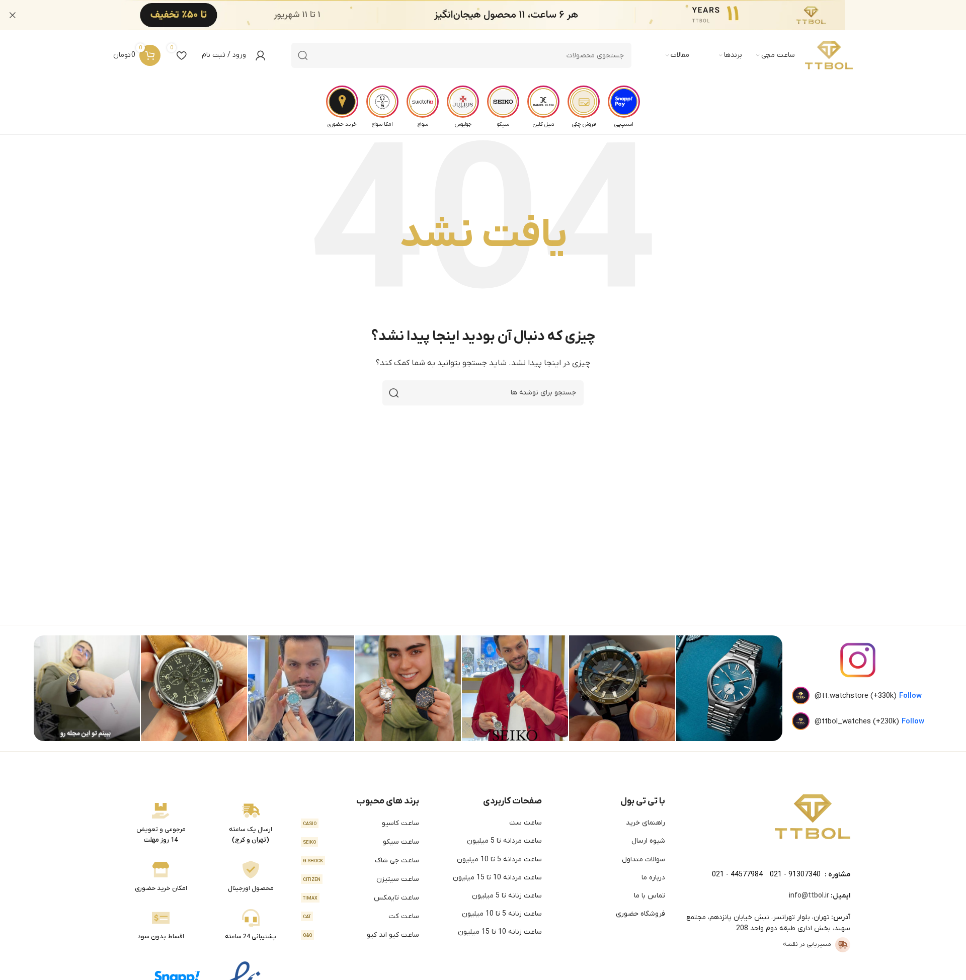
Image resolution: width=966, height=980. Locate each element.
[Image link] (812, 816)
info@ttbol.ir (809, 896)
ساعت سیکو (361, 842)
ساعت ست (525, 823)
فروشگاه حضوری (640, 914)
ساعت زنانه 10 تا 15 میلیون (500, 932)
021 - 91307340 (795, 874)
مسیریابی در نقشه (807, 944)
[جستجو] (302, 55)
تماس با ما (649, 896)
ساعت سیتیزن (361, 879)
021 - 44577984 (737, 874)
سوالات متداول (643, 859)
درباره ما (653, 877)
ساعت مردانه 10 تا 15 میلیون (497, 877)
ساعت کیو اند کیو (361, 935)
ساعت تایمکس (361, 898)
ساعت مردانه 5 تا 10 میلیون (499, 859)
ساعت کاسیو (361, 823)
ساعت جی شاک (361, 860)
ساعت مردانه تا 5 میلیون (504, 841)
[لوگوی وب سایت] (829, 55)
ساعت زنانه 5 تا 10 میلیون (502, 914)
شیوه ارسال (648, 841)
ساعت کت (361, 916)
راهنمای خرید (645, 823)
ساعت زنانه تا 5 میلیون (507, 896)
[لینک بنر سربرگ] (498, 15)
